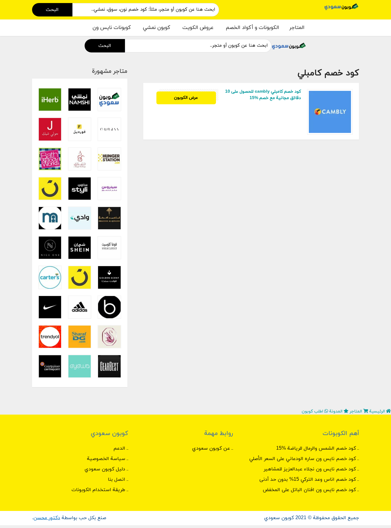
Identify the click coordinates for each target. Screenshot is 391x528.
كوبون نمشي (156, 27)
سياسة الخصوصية (106, 458)
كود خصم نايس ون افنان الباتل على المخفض (309, 490)
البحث (52, 9)
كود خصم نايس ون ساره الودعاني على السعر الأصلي (302, 458)
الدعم (119, 448)
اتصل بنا (116, 479)
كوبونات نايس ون (112, 27)
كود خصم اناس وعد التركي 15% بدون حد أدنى (307, 479)
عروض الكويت (198, 27)
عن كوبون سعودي (211, 448)
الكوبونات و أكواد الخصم (252, 27)
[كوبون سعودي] (341, 6)
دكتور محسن (46, 518)
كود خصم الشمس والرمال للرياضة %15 (316, 448)
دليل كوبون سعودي (105, 469)
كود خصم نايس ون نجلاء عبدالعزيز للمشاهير (310, 469)
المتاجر (297, 27)
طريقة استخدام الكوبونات (98, 490)
